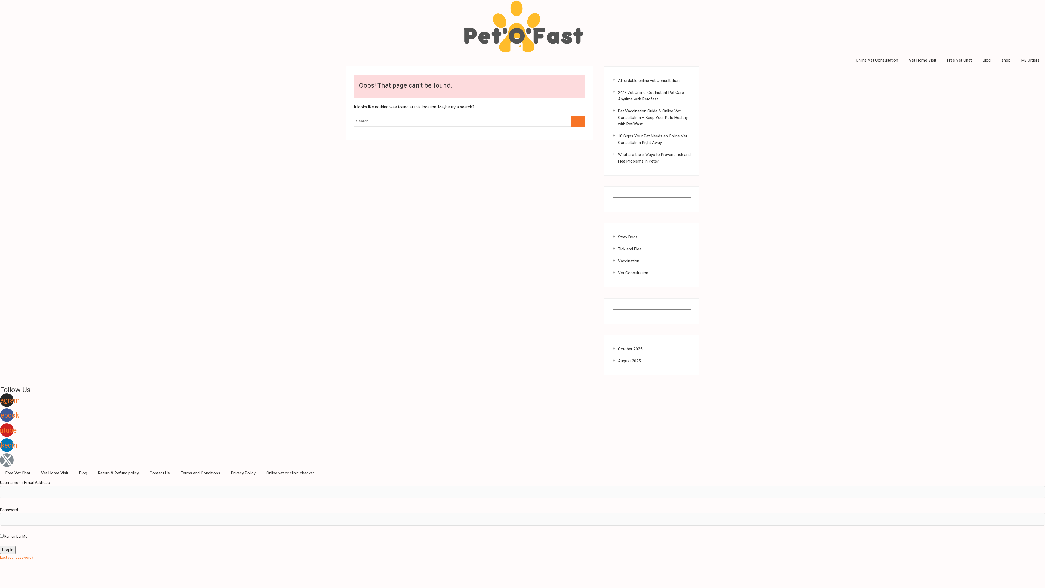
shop (1005, 60)
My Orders (1030, 60)
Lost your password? (16, 557)
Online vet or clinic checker (290, 473)
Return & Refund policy (118, 473)
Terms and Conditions (200, 473)
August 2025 (629, 361)
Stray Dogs (628, 237)
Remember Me (15, 536)
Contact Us (160, 473)
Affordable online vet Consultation (649, 80)
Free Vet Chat (959, 60)
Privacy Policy (243, 473)
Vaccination (628, 261)
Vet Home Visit (922, 60)
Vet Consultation (633, 273)
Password (9, 509)
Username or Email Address (25, 482)
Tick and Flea (629, 249)
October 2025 (630, 349)
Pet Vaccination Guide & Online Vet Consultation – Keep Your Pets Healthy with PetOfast (653, 118)
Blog (987, 60)
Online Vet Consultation (877, 60)
